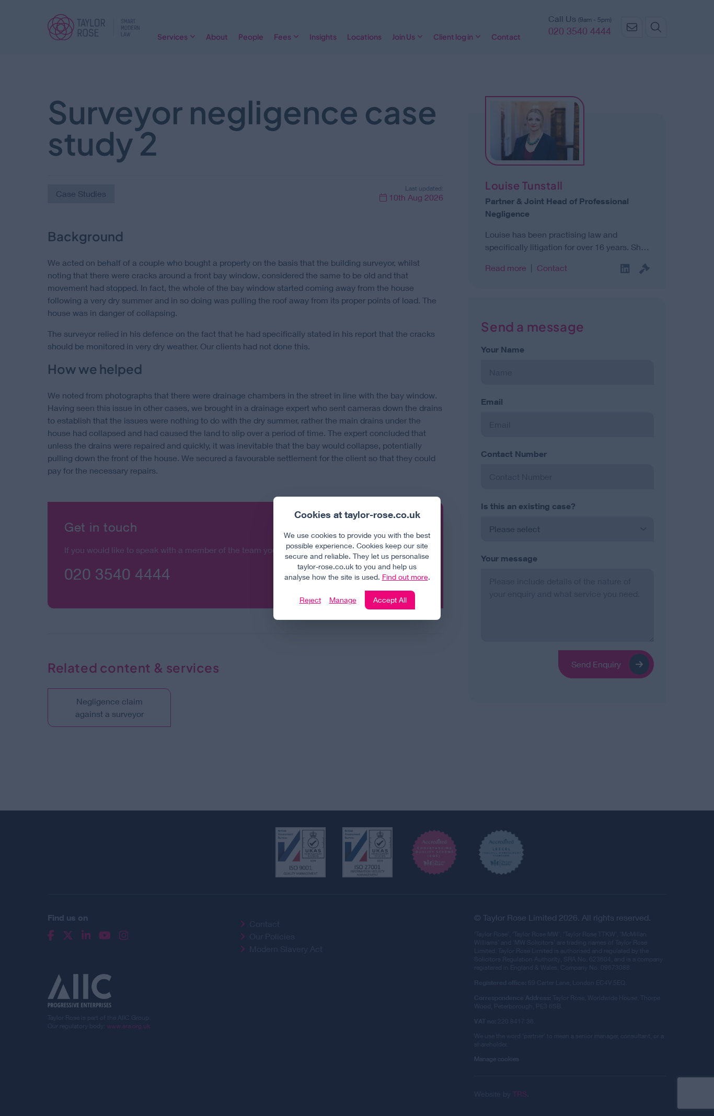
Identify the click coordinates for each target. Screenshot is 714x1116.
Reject (310, 599)
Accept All (390, 599)
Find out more (405, 576)
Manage (342, 599)
